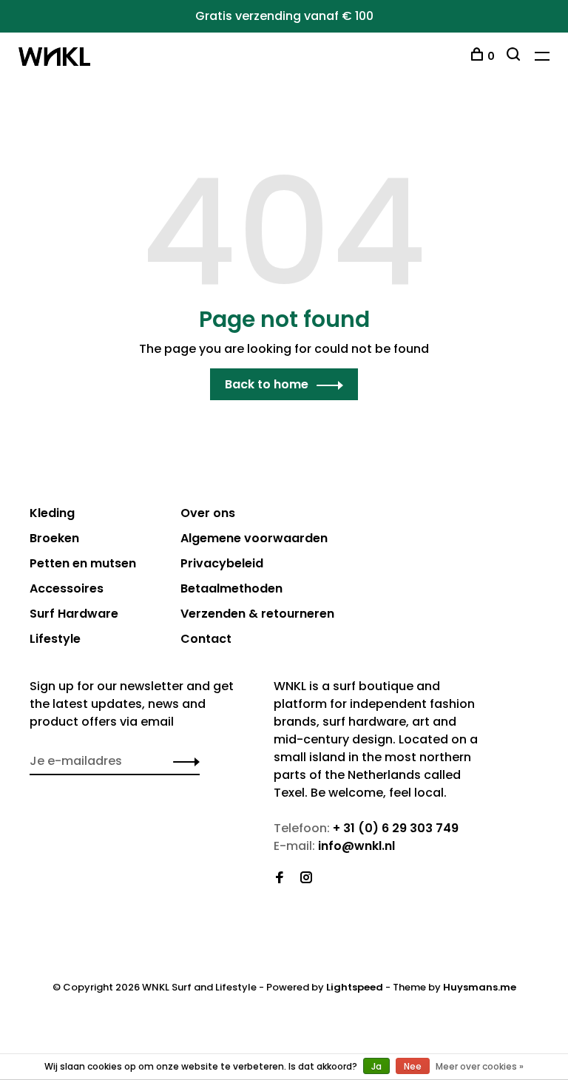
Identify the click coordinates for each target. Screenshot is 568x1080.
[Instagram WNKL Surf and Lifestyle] (306, 878)
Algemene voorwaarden (254, 538)
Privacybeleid (221, 563)
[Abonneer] (182, 761)
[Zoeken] (515, 56)
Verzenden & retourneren (257, 613)
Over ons (207, 513)
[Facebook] (279, 878)
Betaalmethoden (231, 588)
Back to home (266, 384)
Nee (413, 1066)
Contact (205, 638)
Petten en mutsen (83, 563)
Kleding (52, 513)
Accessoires (67, 588)
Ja (376, 1066)
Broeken (54, 538)
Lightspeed (354, 987)
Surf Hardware (74, 613)
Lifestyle (55, 638)
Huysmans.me (479, 987)
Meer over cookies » (480, 1066)
